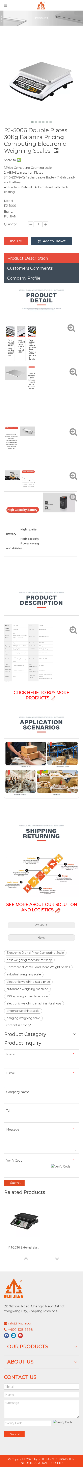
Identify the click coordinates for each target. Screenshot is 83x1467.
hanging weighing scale (23, 1018)
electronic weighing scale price (28, 982)
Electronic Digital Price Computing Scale (35, 953)
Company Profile (23, 278)
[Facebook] (6, 1335)
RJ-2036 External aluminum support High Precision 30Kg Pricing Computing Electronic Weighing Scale (24, 1247)
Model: (8, 201)
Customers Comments (30, 268)
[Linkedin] (13, 1335)
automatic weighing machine (27, 989)
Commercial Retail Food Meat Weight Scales (38, 967)
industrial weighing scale (24, 974)
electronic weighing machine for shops (34, 1003)
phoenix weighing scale (23, 1011)
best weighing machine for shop (29, 960)
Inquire (16, 241)
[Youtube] (20, 1335)
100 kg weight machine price (27, 996)
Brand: (8, 211)
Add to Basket (54, 241)
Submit (15, 1183)
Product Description (27, 258)
